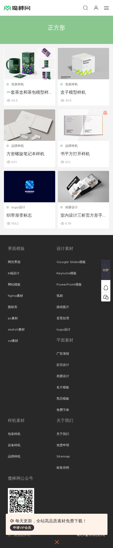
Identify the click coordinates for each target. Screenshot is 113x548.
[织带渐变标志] (29, 186)
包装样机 (17, 84)
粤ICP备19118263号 (91, 535)
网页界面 (14, 262)
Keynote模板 (66, 273)
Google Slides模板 (71, 262)
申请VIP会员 (22, 527)
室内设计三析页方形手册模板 (81, 215)
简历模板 (62, 398)
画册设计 (71, 207)
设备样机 (14, 445)
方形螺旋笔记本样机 (25, 154)
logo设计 (18, 207)
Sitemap (63, 456)
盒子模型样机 (73, 92)
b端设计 (13, 273)
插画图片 (62, 307)
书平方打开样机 (75, 154)
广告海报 (62, 353)
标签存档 (62, 467)
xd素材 (13, 340)
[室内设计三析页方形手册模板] (83, 186)
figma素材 (15, 295)
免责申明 (62, 445)
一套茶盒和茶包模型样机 (28, 92)
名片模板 (62, 387)
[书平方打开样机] (83, 125)
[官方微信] (105, 296)
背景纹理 (62, 318)
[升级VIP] (105, 271)
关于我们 (62, 433)
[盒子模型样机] (83, 63)
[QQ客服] (105, 287)
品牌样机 (17, 145)
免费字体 (62, 409)
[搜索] (85, 7)
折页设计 (62, 364)
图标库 (12, 307)
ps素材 (13, 318)
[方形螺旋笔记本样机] (29, 125)
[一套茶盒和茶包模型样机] (29, 63)
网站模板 (14, 284)
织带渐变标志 (19, 215)
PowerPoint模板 (69, 284)
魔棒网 (17, 8)
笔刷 (59, 295)
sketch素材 (16, 329)
